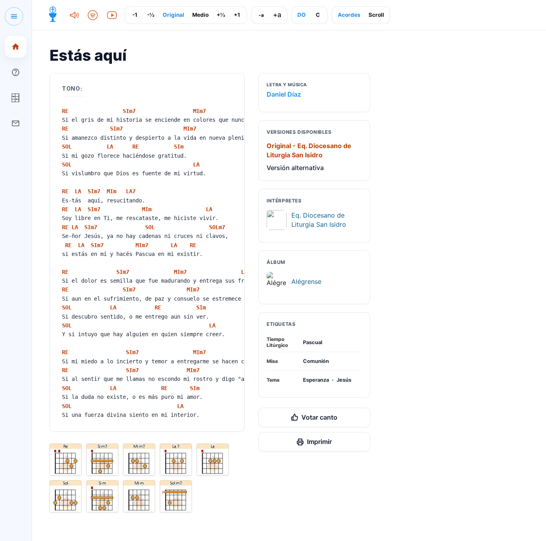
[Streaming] (93, 15)
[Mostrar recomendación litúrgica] (53, 15)
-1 (134, 15)
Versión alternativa (295, 168)
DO (301, 15)
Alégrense (306, 281)
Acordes (349, 15)
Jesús (344, 380)
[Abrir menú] (14, 16)
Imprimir (319, 442)
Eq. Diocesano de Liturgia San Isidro (318, 219)
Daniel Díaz (284, 94)
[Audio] (74, 15)
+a (277, 15)
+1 (237, 15)
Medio (200, 15)
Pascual (312, 342)
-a (261, 15)
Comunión (316, 361)
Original (173, 15)
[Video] (112, 15)
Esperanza (316, 380)
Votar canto (319, 417)
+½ (221, 15)
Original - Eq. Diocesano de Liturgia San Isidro (309, 150)
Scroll (376, 15)
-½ (150, 15)
